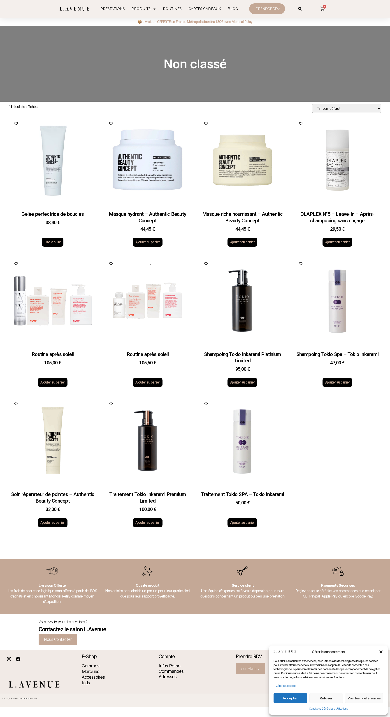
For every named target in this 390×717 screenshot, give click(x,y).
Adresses (167, 676)
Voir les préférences (364, 698)
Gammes (90, 666)
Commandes (171, 671)
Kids (86, 682)
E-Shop (89, 656)
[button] (381, 652)
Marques (90, 671)
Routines (172, 9)
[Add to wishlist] (16, 123)
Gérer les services (286, 685)
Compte (167, 656)
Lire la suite (52, 242)
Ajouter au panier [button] (147, 242)
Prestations (112, 9)
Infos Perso (169, 666)
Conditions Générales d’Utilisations (328, 708)
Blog (233, 9)
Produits (141, 9)
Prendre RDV (249, 656)
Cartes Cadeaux (204, 9)
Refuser (326, 698)
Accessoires (93, 677)
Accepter (290, 698)
